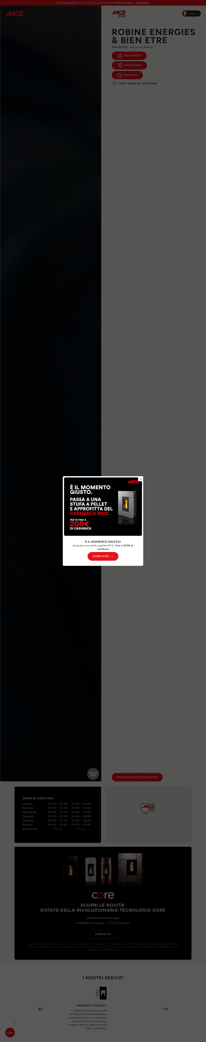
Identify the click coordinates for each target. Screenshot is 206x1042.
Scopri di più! (101, 556)
